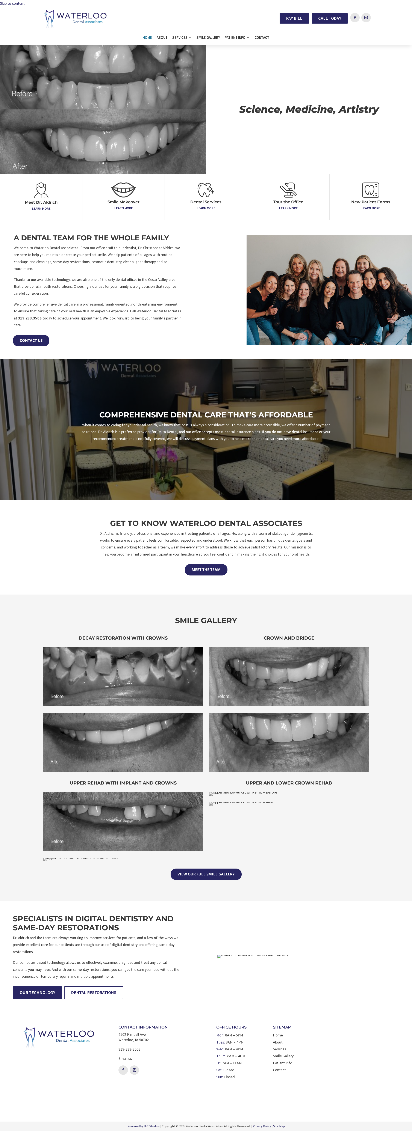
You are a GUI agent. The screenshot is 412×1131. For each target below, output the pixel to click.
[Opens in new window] (355, 17)
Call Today (329, 18)
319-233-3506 (129, 1049)
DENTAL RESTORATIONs (93, 992)
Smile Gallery (208, 38)
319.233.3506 (30, 318)
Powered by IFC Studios (143, 1126)
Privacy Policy (262, 1126)
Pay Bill (294, 18)
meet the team (206, 569)
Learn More (41, 208)
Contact (261, 38)
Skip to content (12, 3)
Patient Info (235, 38)
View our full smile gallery (206, 874)
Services (180, 38)
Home (147, 38)
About (162, 38)
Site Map (279, 1126)
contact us (31, 340)
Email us (125, 1058)
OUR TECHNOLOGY (37, 992)
